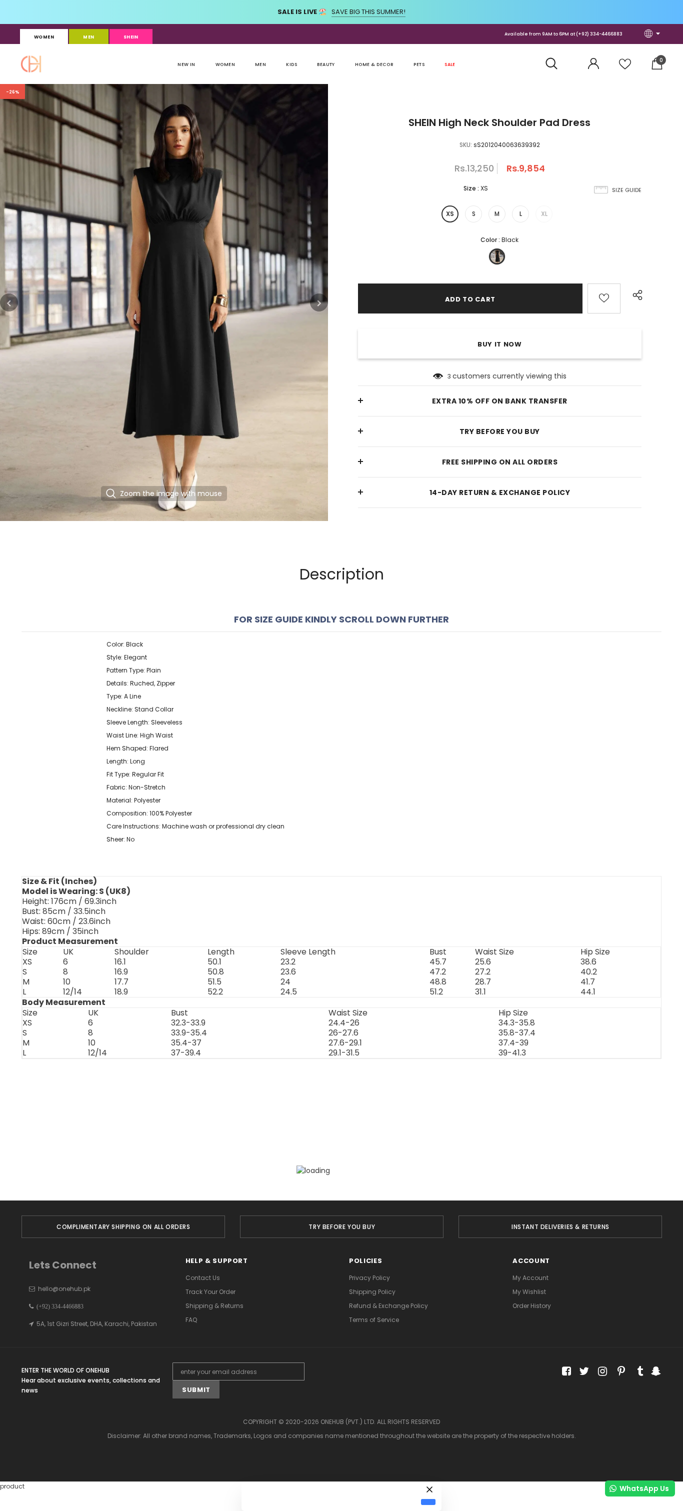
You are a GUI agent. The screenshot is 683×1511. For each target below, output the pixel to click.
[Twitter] (582, 1372)
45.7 (438, 962)
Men (88, 37)
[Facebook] (564, 1372)
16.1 (120, 962)
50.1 (215, 962)
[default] (428, 1502)
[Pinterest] (618, 1372)
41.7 (587, 982)
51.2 (436, 992)
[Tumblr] (636, 1372)
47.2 (438, 972)
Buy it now (500, 344)
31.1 (480, 992)
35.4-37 (186, 1043)
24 (285, 982)
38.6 (588, 962)
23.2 (288, 962)
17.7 (121, 982)
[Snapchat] (654, 1372)
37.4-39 (513, 1043)
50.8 (216, 972)
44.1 (588, 992)
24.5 (288, 992)
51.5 (215, 982)
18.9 (121, 992)
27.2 (482, 972)
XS (450, 214)
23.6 (288, 972)
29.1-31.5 (344, 1053)
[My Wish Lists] (625, 68)
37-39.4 (186, 1053)
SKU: (466, 144)
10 (66, 982)
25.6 (483, 962)
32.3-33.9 (188, 1023)
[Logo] (31, 64)
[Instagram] (600, 1372)
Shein (131, 37)
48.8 (438, 982)
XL (544, 214)
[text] (341, 742)
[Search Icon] (557, 64)
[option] (164, 302)
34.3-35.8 (516, 1023)
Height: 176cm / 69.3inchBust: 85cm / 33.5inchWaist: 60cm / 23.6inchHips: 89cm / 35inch (76, 911)
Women (44, 37)
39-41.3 (512, 1053)
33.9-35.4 (189, 1033)
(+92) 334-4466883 (599, 34)
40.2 (588, 972)
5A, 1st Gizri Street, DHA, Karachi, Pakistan (96, 1324)
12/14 (72, 992)
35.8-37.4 (517, 1033)
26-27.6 (343, 1033)
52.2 (215, 992)
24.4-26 (344, 1023)
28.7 (483, 982)
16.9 (121, 972)
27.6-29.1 (345, 1043)
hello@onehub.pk (64, 1288)
